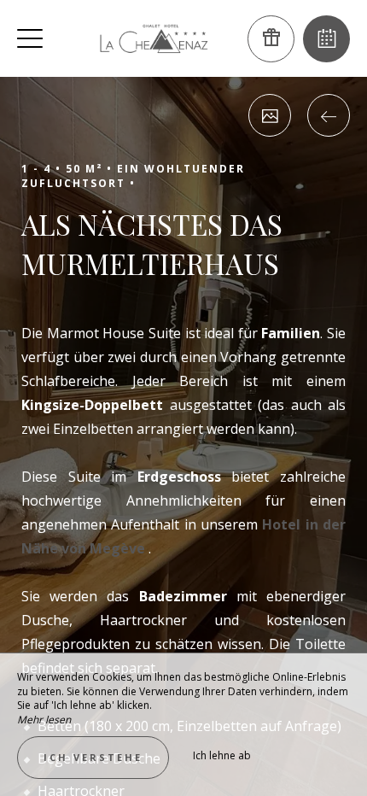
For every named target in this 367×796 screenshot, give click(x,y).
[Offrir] (271, 38)
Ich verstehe (93, 757)
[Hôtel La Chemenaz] (154, 38)
